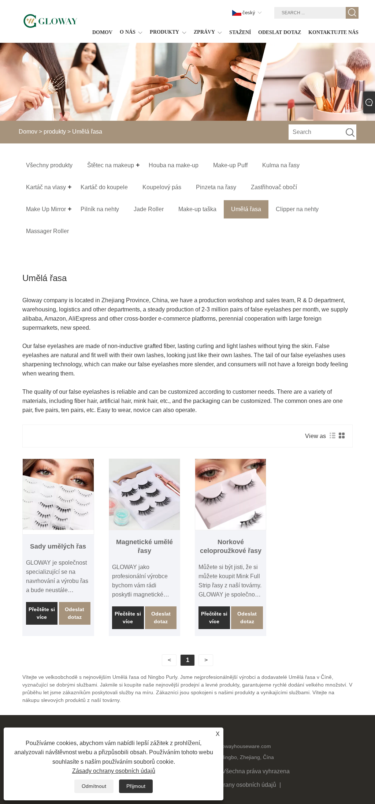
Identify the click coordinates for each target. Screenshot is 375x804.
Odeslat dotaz (74, 613)
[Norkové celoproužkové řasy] (230, 494)
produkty (55, 131)
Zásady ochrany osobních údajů (234, 785)
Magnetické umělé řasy (144, 546)
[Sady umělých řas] (58, 494)
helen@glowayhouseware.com (235, 746)
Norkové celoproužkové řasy (230, 546)
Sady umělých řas (58, 546)
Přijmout (135, 786)
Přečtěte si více (42, 613)
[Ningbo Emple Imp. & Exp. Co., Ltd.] (50, 21)
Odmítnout (94, 786)
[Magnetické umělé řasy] (144, 494)
